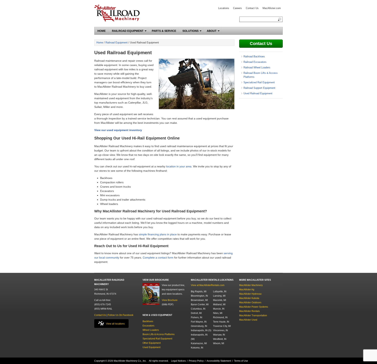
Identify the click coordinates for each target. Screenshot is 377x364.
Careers (237, 8)
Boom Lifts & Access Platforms (159, 334)
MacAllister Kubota (249, 298)
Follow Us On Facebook (120, 315)
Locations (223, 8)
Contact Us (252, 8)
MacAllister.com (272, 8)
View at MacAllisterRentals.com (207, 285)
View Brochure (170, 300)
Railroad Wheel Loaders (256, 67)
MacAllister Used (248, 319)
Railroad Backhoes (254, 56)
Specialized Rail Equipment (259, 82)
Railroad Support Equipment (259, 87)
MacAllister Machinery (251, 285)
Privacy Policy (196, 360)
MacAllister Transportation (253, 315)
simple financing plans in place (158, 234)
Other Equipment (152, 343)
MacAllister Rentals (249, 311)
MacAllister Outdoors (250, 302)
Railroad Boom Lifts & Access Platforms (260, 75)
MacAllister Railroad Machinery (117, 11)
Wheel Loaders (151, 330)
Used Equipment (151, 347)
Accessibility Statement (219, 360)
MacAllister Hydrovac (250, 293)
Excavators (148, 325)
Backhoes (148, 321)
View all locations (115, 323)
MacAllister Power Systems (253, 306)
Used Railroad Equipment (257, 93)
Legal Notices (178, 360)
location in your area (178, 166)
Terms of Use (241, 360)
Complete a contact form (158, 257)
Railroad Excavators (254, 62)
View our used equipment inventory (118, 130)
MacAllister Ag (246, 289)
